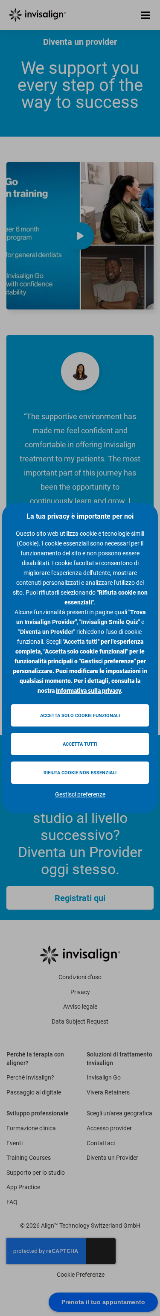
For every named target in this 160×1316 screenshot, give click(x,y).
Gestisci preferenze (80, 794)
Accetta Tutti (80, 744)
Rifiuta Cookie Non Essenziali (80, 773)
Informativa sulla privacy (88, 690)
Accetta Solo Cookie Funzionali (80, 715)
